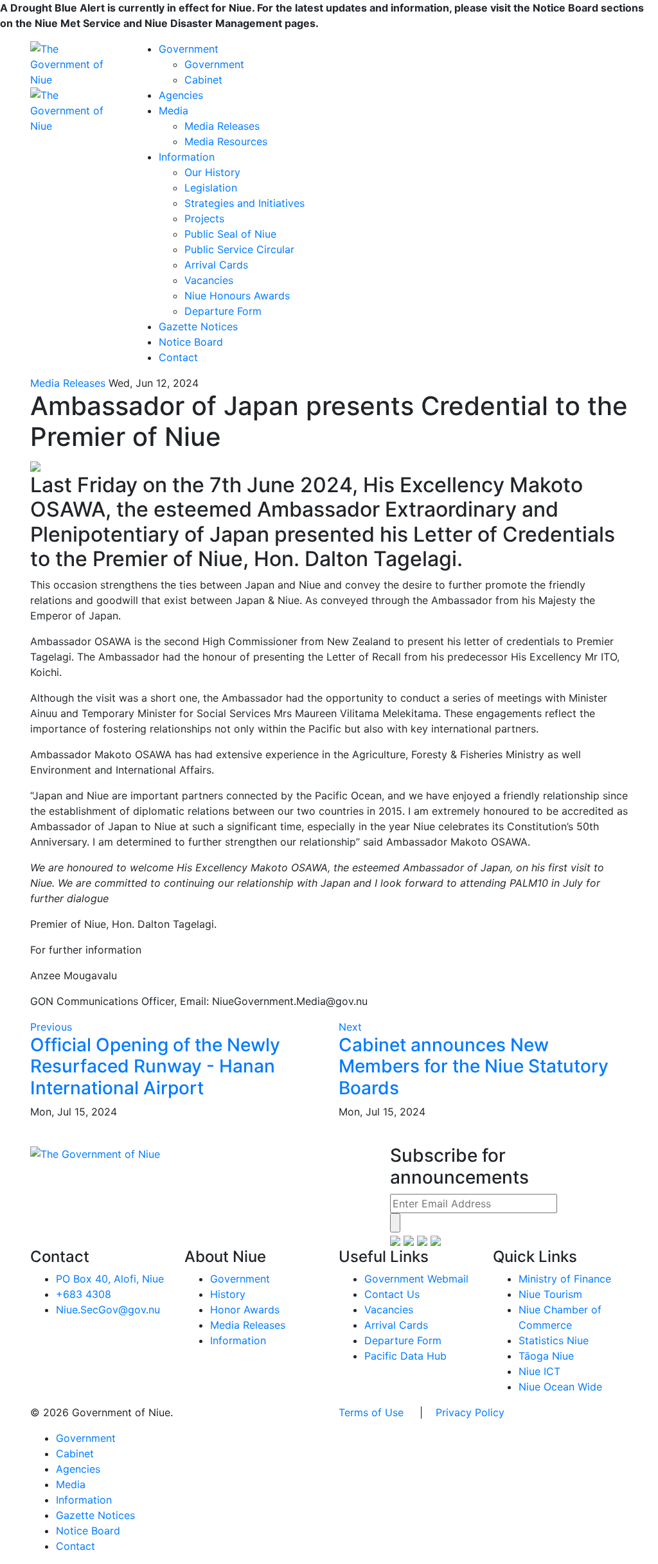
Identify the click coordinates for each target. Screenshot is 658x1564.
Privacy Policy (470, 1412)
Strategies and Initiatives (244, 203)
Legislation (210, 187)
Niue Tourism (550, 1294)
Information (187, 156)
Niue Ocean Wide (560, 1386)
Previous (51, 1026)
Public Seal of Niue (230, 233)
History (227, 1294)
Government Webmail (416, 1278)
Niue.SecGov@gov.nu (108, 1309)
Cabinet (203, 79)
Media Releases (222, 126)
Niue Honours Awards (237, 295)
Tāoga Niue (546, 1355)
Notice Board (191, 341)
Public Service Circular (239, 249)
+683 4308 (83, 1294)
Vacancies (208, 280)
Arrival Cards (216, 264)
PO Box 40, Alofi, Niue (110, 1278)
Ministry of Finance (565, 1278)
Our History (212, 172)
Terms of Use (371, 1412)
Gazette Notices (198, 326)
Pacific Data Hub (405, 1355)
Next (350, 1026)
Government (188, 48)
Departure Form (223, 311)
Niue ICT (539, 1371)
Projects (204, 218)
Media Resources (225, 141)
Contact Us (392, 1294)
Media (173, 110)
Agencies (181, 95)
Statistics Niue (554, 1340)
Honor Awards (245, 1309)
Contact (178, 357)
